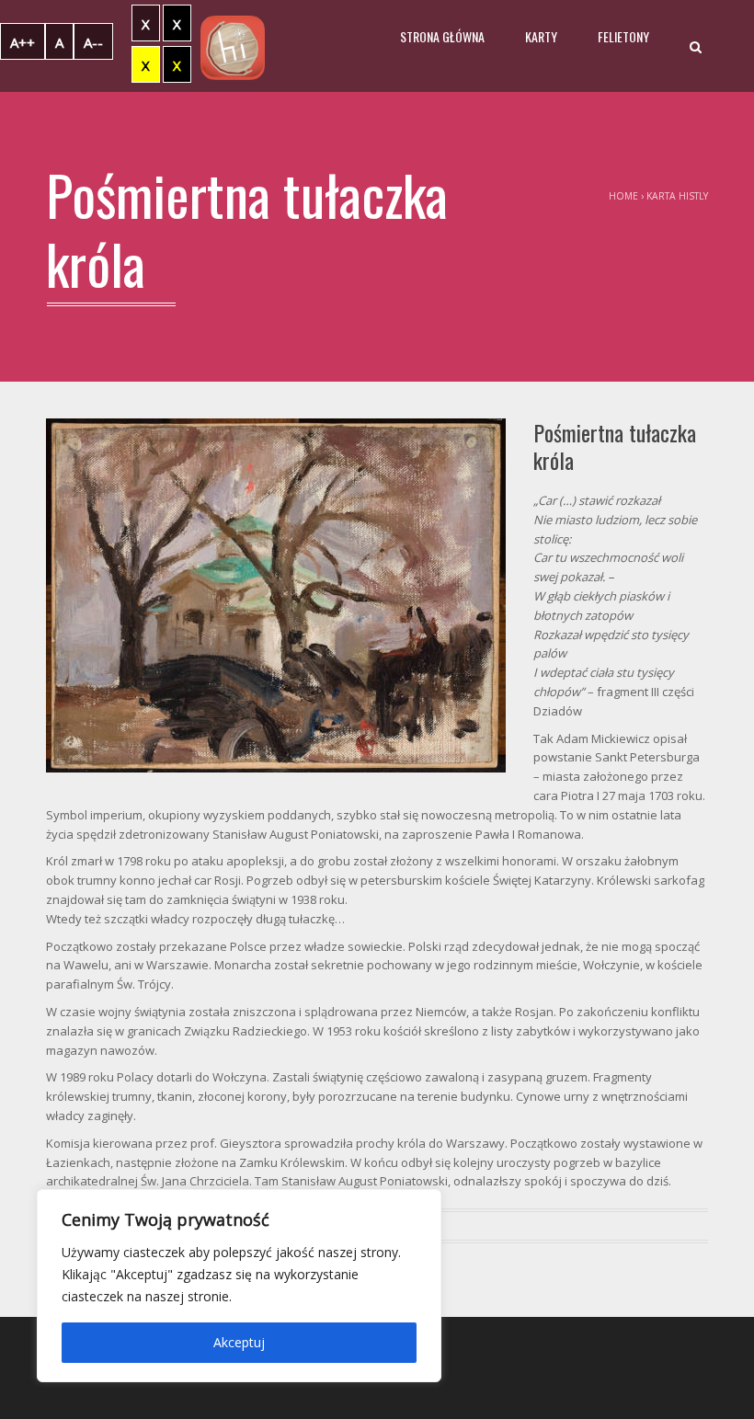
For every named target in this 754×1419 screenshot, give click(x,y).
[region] (239, 1285)
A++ (22, 42)
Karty (541, 36)
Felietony (623, 36)
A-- (93, 42)
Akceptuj (239, 1342)
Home (623, 195)
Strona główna (442, 36)
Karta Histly (677, 195)
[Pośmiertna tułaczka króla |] (232, 46)
